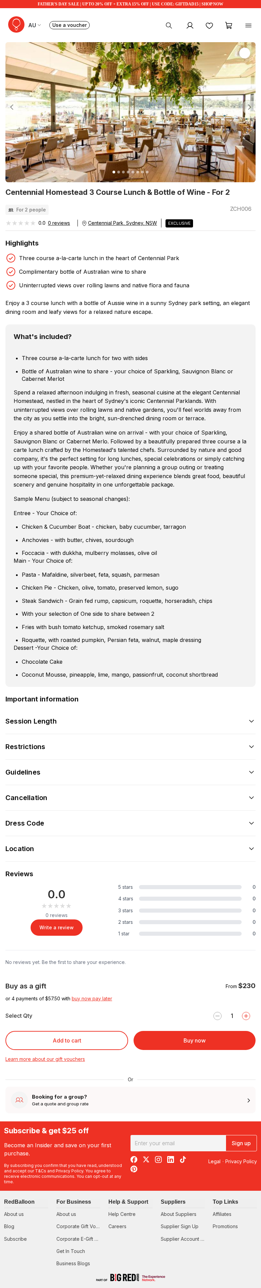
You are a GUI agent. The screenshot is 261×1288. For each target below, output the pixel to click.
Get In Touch (70, 1251)
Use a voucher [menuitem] (71, 25)
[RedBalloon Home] (16, 24)
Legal (214, 1161)
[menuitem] (169, 25)
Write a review (56, 927)
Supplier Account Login (187, 1239)
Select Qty (18, 1015)
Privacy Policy (69, 1170)
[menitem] (209, 25)
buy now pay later (92, 998)
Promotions (225, 1226)
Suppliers (173, 1202)
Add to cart (67, 1040)
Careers (117, 1226)
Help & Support (128, 1202)
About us (14, 1214)
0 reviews (59, 223)
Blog (9, 1226)
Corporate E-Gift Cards (82, 1239)
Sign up (241, 1143)
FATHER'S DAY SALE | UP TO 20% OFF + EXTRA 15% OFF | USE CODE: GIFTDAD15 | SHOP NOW (130, 4)
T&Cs (40, 1170)
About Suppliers (178, 1214)
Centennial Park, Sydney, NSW (122, 223)
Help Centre (122, 1214)
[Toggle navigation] (248, 25)
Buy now (195, 1040)
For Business (73, 1202)
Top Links (225, 1202)
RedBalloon (19, 1202)
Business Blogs (73, 1263)
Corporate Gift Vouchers (83, 1226)
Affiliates (222, 1214)
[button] (24, 107)
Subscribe (15, 1239)
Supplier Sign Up (179, 1226)
